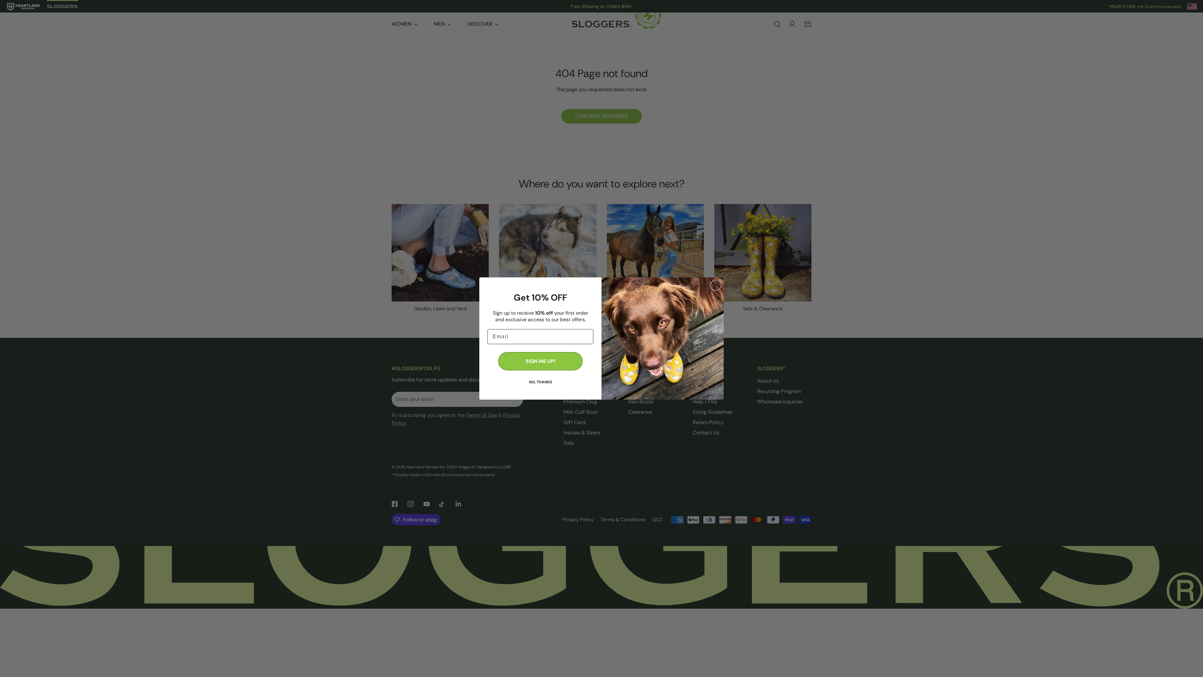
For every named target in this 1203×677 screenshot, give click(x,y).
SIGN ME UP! (540, 361)
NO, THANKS (540, 381)
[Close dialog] (716, 285)
